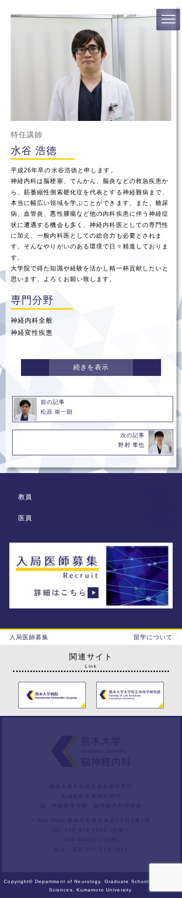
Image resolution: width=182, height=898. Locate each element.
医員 (25, 518)
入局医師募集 (29, 637)
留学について (153, 637)
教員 (25, 497)
